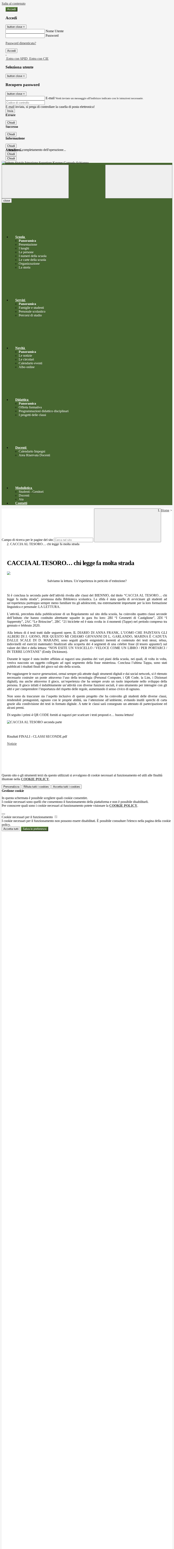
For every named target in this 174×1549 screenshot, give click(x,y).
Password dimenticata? (21, 43)
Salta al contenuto (13, 3)
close (6, 200)
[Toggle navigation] (35, 181)
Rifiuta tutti (36, 786)
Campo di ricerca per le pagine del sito (27, 540)
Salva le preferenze (34, 828)
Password (52, 35)
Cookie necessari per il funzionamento (28, 817)
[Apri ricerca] (138, 181)
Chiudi (11, 122)
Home (165, 510)
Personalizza (11, 786)
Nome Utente (55, 31)
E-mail (50, 98)
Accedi (11, 9)
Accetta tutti (66, 786)
